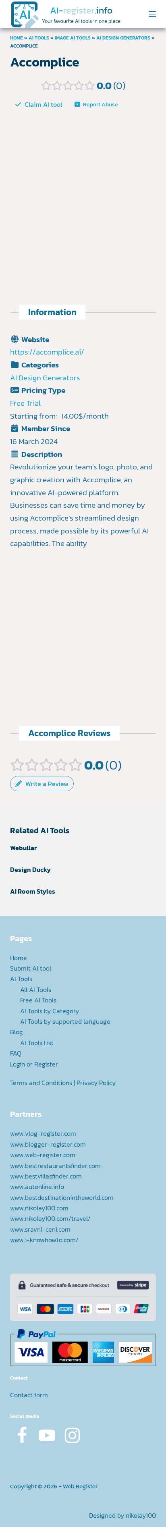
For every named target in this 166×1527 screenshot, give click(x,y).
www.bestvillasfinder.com (46, 1176)
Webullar (23, 848)
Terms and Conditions (41, 1082)
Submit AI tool (30, 968)
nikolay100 (141, 1515)
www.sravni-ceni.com (40, 1229)
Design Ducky (30, 869)
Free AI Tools (38, 1000)
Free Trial (25, 403)
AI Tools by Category (49, 1011)
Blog (16, 1032)
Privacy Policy (96, 1082)
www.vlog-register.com (43, 1133)
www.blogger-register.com (48, 1144)
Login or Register (34, 1064)
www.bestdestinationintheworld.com (62, 1197)
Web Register (80, 1486)
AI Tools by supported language (65, 1021)
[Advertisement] (83, 199)
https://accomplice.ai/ (47, 352)
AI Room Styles (32, 891)
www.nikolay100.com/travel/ (50, 1218)
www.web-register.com (42, 1155)
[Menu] (152, 14)
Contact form (29, 1395)
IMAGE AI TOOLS (73, 37)
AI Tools (39, 37)
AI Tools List (37, 1043)
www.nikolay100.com (39, 1208)
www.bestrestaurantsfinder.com (55, 1165)
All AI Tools (35, 989)
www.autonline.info (37, 1186)
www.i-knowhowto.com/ (44, 1240)
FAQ (15, 1053)
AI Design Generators (123, 37)
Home (16, 37)
